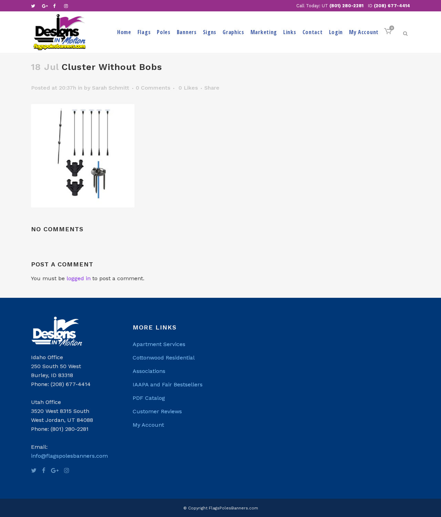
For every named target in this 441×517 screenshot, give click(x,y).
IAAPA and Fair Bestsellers (168, 384)
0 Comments (153, 87)
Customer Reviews (157, 411)
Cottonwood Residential (164, 357)
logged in (78, 278)
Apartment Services (159, 344)
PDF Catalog (149, 398)
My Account (148, 425)
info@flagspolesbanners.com (69, 456)
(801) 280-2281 (346, 5)
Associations (149, 371)
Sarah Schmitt (110, 87)
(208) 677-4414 (392, 5)
